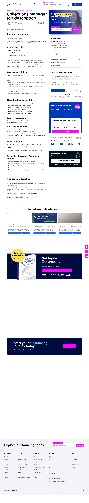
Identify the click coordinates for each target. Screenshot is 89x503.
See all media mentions (73, 423)
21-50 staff (56, 127)
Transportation (38, 472)
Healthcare (37, 470)
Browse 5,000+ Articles (56, 49)
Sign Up (51, 459)
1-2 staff (56, 124)
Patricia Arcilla (14, 22)
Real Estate (37, 457)
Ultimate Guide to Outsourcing (58, 41)
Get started (66, 131)
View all (77, 293)
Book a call (67, 5)
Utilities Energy (38, 475)
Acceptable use (75, 464)
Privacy (73, 467)
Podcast (6, 464)
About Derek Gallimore (54, 476)
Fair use (73, 462)
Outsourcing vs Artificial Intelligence (59, 47)
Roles (12, 10)
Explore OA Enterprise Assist (65, 160)
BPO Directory (7, 462)
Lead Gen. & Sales (22, 470)
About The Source (8, 457)
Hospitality (37, 462)
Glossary (6, 477)
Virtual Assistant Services (24, 477)
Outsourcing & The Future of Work (59, 43)
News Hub (6, 459)
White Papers (7, 470)
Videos (5, 475)
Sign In (51, 457)
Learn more (57, 90)
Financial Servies (38, 459)
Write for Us (52, 473)
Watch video (70, 417)
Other (74, 127)
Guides (6, 472)
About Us (51, 471)
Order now (56, 270)
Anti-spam (74, 459)
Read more (53, 317)
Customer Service (22, 457)
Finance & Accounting (23, 464)
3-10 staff (65, 124)
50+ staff (65, 127)
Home (8, 10)
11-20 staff (75, 124)
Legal (35, 464)
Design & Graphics (22, 459)
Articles (6, 467)
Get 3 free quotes (77, 5)
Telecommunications (39, 467)
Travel (35, 477)
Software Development (23, 475)
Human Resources (22, 467)
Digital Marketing (22, 462)
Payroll (19, 472)
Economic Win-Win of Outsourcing (59, 45)
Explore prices (76, 29)
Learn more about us (57, 417)
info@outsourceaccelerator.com (59, 481)
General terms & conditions (78, 457)
